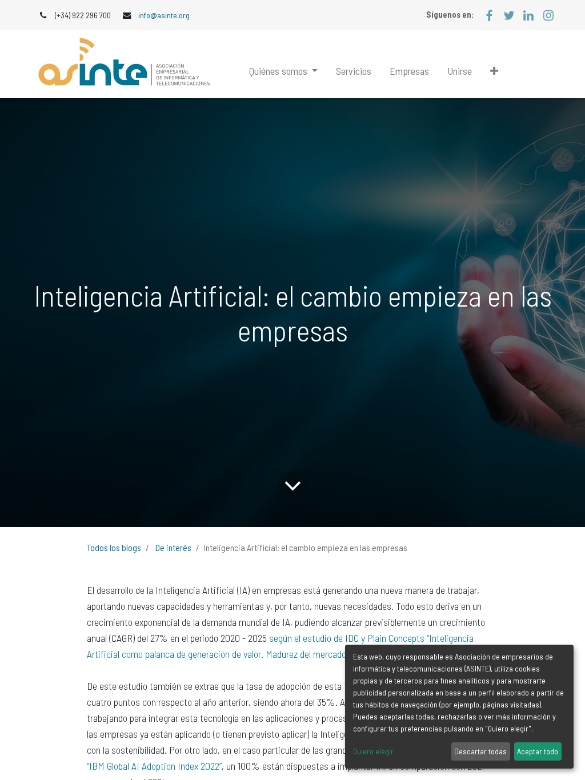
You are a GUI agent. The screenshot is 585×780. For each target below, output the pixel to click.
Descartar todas (480, 751)
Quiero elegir (373, 751)
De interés (173, 547)
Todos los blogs (114, 547)
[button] (494, 71)
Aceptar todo (537, 751)
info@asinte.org (164, 15)
